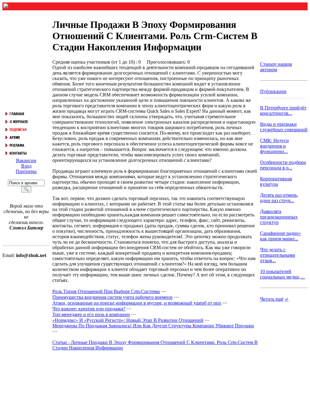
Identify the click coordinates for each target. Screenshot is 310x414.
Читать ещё (271, 299)
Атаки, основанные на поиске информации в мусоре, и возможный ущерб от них (136, 302)
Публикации (273, 91)
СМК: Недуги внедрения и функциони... (274, 146)
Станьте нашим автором (276, 67)
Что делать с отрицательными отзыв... (277, 255)
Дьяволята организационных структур (279, 217)
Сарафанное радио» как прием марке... (280, 236)
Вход (26, 166)
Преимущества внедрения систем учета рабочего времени (112, 297)
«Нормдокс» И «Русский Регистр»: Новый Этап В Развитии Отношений (127, 320)
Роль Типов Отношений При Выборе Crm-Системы (106, 291)
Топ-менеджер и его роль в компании (91, 314)
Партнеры (26, 171)
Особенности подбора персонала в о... (283, 165)
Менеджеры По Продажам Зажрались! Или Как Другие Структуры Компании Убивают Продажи (153, 325)
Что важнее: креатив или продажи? (88, 308)
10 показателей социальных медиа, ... (282, 274)
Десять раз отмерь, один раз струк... (279, 197)
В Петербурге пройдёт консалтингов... (283, 110)
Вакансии (26, 160)
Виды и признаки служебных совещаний (284, 127)
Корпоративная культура (276, 181)
